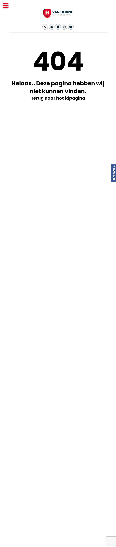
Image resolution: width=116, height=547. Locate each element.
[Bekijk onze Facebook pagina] (58, 27)
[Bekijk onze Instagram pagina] (64, 27)
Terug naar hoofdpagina (58, 98)
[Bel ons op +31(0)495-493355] (45, 27)
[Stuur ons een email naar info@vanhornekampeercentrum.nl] (51, 27)
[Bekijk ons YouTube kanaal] (71, 27)
